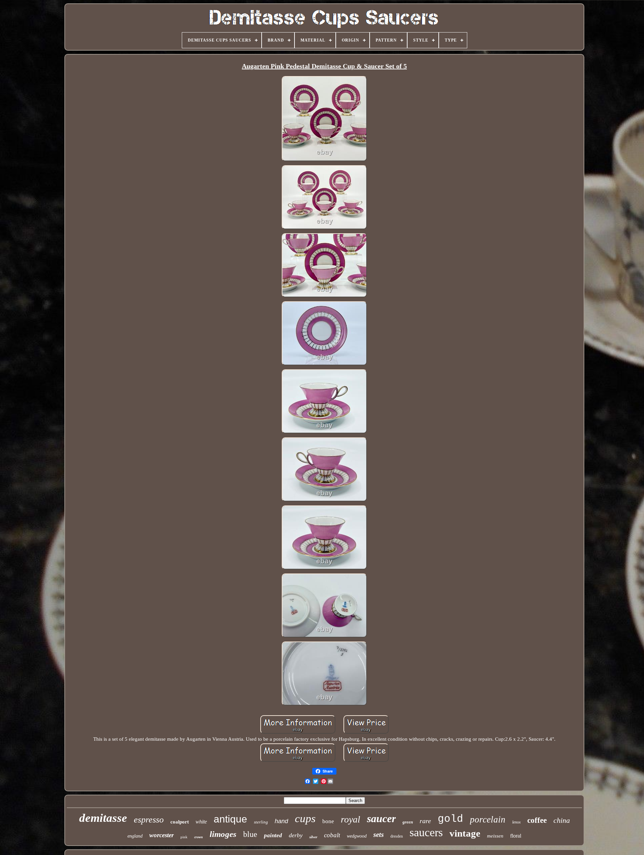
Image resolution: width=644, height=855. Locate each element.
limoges (223, 834)
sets (378, 835)
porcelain (487, 819)
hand (281, 821)
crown (198, 837)
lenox (516, 822)
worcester (161, 835)
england (135, 836)
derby (296, 835)
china (561, 820)
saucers (426, 832)
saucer (381, 818)
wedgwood (357, 836)
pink (183, 837)
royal (350, 819)
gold (450, 819)
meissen (495, 836)
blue (250, 834)
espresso (149, 820)
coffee (537, 820)
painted (273, 835)
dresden (396, 836)
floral (515, 836)
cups (305, 818)
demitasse (103, 818)
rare (425, 821)
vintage (464, 833)
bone (328, 821)
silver (313, 837)
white (201, 822)
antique (230, 819)
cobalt (332, 835)
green (407, 822)
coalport (179, 822)
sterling (261, 822)
